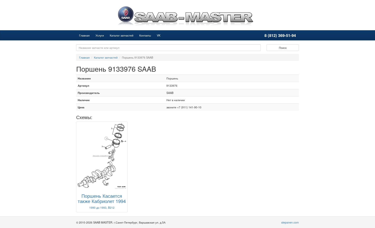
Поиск (283, 48)
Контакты (145, 35)
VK (158, 35)
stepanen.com (290, 222)
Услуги (100, 35)
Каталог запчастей (121, 35)
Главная (84, 35)
